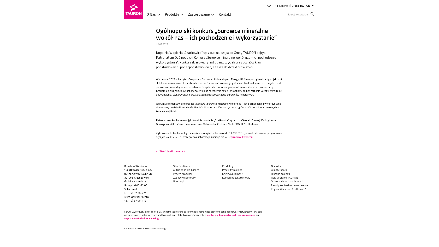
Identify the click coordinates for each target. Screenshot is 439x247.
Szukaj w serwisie (312, 14)
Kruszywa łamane (232, 174)
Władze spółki (279, 170)
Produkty (172, 14)
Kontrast (284, 6)
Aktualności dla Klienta (186, 170)
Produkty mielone (232, 170)
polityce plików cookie (219, 215)
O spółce (276, 166)
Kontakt (225, 14)
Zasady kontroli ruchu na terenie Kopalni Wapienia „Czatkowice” (289, 187)
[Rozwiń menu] (157, 14)
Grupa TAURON (301, 6)
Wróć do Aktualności (172, 151)
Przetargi (178, 181)
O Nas (151, 14)
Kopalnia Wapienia (135, 166)
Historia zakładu (280, 174)
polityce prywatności (244, 215)
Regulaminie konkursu (240, 137)
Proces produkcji (182, 174)
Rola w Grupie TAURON (284, 177)
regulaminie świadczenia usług (141, 218)
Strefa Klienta (181, 166)
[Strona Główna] (133, 9)
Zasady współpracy (184, 177)
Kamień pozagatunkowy (236, 177)
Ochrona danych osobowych (287, 181)
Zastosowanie (199, 14)
